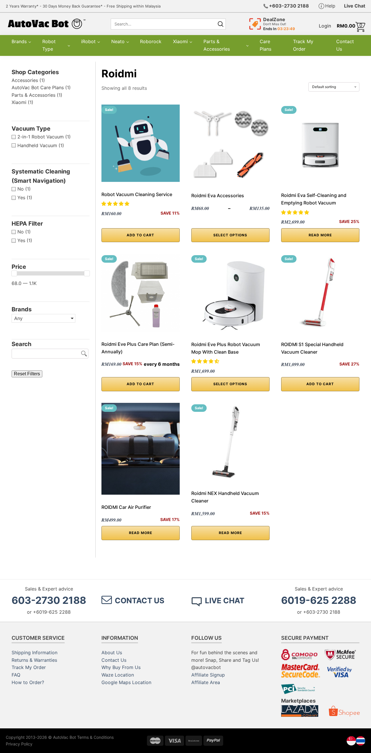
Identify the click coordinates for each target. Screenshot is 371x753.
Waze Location (117, 675)
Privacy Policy (19, 743)
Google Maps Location (126, 682)
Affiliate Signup (208, 675)
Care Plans (265, 45)
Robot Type (49, 45)
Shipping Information (34, 652)
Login (325, 26)
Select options (230, 235)
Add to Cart (140, 384)
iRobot (88, 41)
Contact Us (345, 45)
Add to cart (140, 235)
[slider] (14, 273)
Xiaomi (180, 41)
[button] (116, 203)
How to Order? (28, 682)
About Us (111, 652)
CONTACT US (139, 600)
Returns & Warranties (34, 660)
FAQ (16, 675)
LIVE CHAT (224, 600)
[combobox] (162, 24)
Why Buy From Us (121, 667)
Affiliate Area (205, 682)
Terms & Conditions (95, 737)
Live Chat (354, 6)
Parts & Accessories (216, 45)
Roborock (150, 41)
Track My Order (303, 45)
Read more (320, 235)
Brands (19, 41)
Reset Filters (27, 373)
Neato (118, 41)
